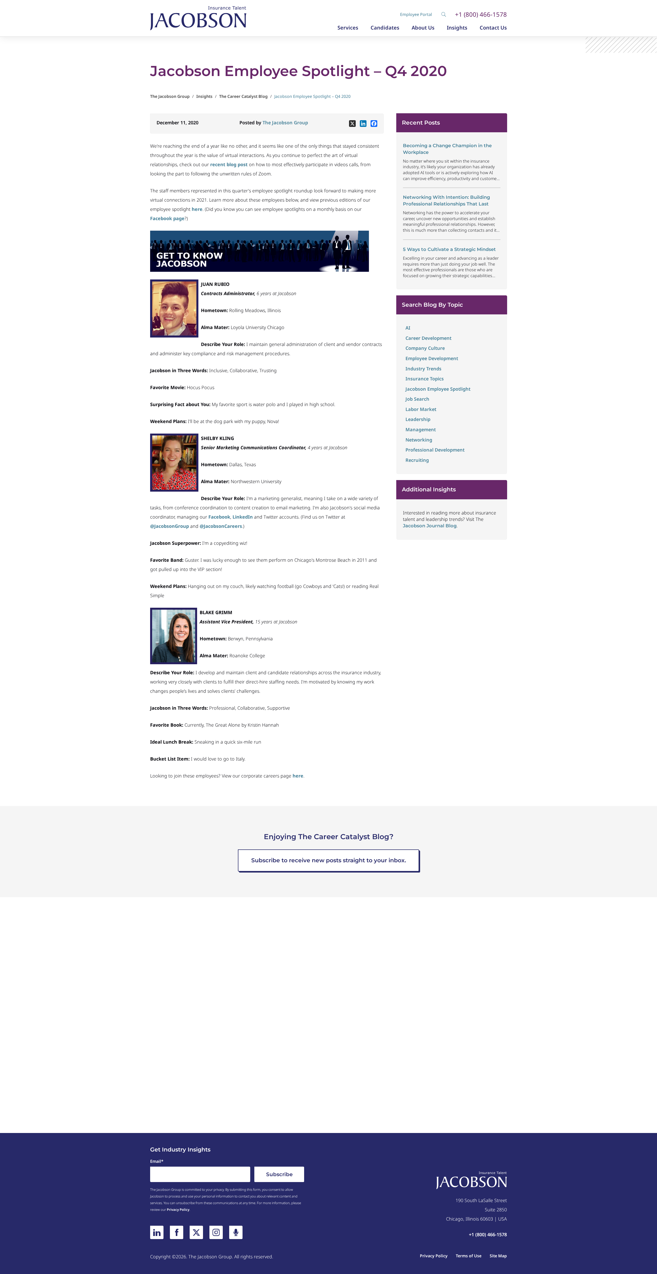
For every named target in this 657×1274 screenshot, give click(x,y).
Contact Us (493, 27)
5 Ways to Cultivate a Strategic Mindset (449, 249)
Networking (418, 440)
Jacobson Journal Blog (430, 526)
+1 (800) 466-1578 (481, 14)
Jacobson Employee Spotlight (437, 389)
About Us (423, 27)
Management (420, 429)
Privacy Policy (178, 1209)
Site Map (498, 1256)
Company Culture (425, 348)
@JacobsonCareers (221, 526)
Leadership (417, 419)
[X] (352, 123)
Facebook (219, 517)
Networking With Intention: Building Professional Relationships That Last (446, 200)
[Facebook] (374, 123)
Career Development (428, 338)
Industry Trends (423, 369)
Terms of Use (468, 1256)
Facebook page (167, 218)
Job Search (417, 399)
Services (347, 27)
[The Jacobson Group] (198, 18)
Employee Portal (416, 14)
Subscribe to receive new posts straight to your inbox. (328, 860)
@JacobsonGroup (169, 526)
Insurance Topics (424, 379)
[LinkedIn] (156, 1232)
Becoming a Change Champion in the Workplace (447, 149)
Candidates (385, 27)
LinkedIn (243, 517)
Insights (457, 27)
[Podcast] (236, 1232)
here (298, 776)
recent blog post (229, 164)
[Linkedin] (363, 123)
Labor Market (420, 409)
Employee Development (431, 358)
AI (407, 328)
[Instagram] (216, 1232)
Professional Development (435, 450)
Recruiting (417, 460)
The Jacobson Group (285, 122)
